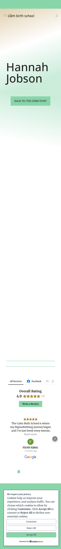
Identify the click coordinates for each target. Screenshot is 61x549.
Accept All (31, 534)
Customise (31, 521)
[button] (6, 438)
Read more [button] (30, 434)
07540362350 (15, 165)
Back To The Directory (30, 101)
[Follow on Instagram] (52, 4)
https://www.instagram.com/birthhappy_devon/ (30, 331)
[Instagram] (7, 180)
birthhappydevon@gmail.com (23, 172)
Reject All (31, 528)
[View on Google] (30, 442)
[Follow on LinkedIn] (56, 4)
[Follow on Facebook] (49, 4)
